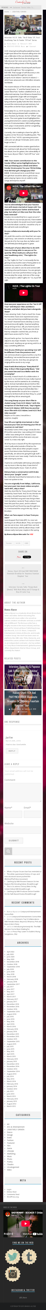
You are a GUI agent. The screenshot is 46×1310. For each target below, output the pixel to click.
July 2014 (10, 1076)
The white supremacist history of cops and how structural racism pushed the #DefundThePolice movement (22, 876)
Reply (12, 751)
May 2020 (10, 959)
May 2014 (10, 1079)
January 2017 (12, 1001)
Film (8, 1145)
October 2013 (12, 1089)
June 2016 (10, 1019)
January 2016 (12, 1031)
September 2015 (13, 1041)
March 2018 (11, 976)
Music (23, 46)
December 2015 (13, 1034)
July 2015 (10, 1046)
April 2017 (10, 994)
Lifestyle (10, 1151)
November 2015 (13, 1036)
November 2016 (13, 1006)
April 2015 (10, 1054)
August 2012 (11, 1104)
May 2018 (10, 974)
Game (9, 1148)
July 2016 (10, 1016)
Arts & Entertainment (16, 1127)
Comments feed (13, 1194)
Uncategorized (13, 1167)
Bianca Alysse (11, 44)
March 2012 (11, 1106)
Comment (9, 779)
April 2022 (10, 952)
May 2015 (10, 1051)
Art (8, 1124)
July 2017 (10, 986)
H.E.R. (18, 543)
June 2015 (10, 1049)
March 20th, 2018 (13, 741)
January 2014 (12, 1086)
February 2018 (12, 979)
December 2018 (13, 962)
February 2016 (12, 1029)
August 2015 (11, 1044)
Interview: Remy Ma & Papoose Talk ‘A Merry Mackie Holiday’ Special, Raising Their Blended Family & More (24, 672)
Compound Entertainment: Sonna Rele (26, 916)
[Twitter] (13, 1264)
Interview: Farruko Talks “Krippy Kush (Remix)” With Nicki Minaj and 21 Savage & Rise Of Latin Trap (23, 589)
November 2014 (13, 1066)
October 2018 (12, 964)
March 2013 (11, 1096)
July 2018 (10, 969)
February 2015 (12, 1059)
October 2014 (12, 1069)
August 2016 (11, 1014)
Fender (21, 116)
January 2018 (12, 981)
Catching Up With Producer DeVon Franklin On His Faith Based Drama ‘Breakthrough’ (22, 892)
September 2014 (13, 1071)
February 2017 (12, 999)
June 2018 (10, 971)
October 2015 (12, 1039)
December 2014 (13, 1064)
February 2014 (12, 1084)
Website (9, 823)
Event (9, 1137)
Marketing (11, 1153)
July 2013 (10, 1091)
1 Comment (32, 46)
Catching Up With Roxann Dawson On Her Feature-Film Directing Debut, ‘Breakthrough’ (21, 882)
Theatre (10, 1164)
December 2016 (13, 1004)
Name (8, 807)
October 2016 (12, 1009)
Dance (9, 1132)
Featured (10, 1143)
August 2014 (11, 1074)
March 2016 (11, 1026)
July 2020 (10, 954)
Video (9, 1170)
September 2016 (13, 1011)
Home (6, 12)
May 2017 (10, 991)
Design (10, 1135)
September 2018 (13, 967)
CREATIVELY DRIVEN (19, 12)
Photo (9, 1159)
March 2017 (11, 996)
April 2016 (10, 1024)
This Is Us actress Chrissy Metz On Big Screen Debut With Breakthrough (20, 887)
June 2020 (10, 957)
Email (27, 807)
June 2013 (10, 1094)
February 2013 (12, 1099)
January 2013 (12, 1101)
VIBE (31, 534)
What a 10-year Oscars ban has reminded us (24, 871)
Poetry (10, 1161)
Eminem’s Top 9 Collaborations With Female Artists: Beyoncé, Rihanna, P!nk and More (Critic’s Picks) (23, 921)
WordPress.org (13, 1197)
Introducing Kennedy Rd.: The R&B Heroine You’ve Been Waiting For (22, 927)
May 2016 (10, 1021)
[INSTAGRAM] (13, 1281)
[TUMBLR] (29, 1264)
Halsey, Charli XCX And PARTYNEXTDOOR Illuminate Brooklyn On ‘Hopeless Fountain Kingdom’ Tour (23, 573)
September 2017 (13, 984)
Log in (9, 1189)
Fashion (10, 1140)
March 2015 (11, 1056)
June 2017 (10, 989)
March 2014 (11, 1081)
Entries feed (11, 1192)
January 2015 (12, 1061)
